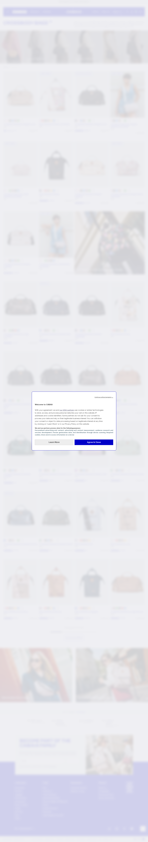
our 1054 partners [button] (67, 410)
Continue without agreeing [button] (104, 397)
